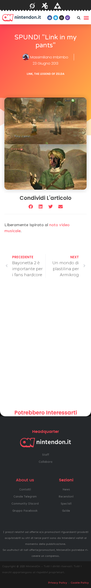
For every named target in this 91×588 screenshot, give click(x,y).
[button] (78, 17)
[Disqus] (45, 345)
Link (30, 74)
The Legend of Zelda (49, 74)
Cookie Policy (80, 582)
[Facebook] (49, 17)
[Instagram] (61, 17)
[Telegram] (55, 17)
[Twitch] (67, 17)
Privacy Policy (57, 582)
